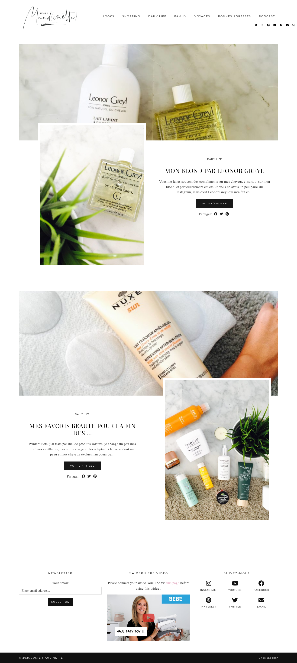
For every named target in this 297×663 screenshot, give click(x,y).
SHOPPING (131, 16)
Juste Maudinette (47, 657)
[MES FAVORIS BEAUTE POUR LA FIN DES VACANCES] (148, 343)
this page (172, 582)
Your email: (60, 582)
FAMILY (180, 16)
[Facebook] (281, 25)
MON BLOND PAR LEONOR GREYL (214, 170)
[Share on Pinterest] (227, 214)
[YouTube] (275, 25)
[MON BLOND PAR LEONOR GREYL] (148, 88)
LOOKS (108, 16)
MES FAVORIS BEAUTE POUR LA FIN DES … (82, 429)
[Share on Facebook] (216, 214)
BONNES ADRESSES (234, 16)
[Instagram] (262, 25)
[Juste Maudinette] (50, 21)
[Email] (287, 25)
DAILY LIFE (157, 16)
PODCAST (267, 16)
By (268, 657)
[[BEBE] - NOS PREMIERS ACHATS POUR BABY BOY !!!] (148, 618)
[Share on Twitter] (221, 214)
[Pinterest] (268, 25)
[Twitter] (256, 25)
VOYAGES (202, 16)
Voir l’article (214, 203)
